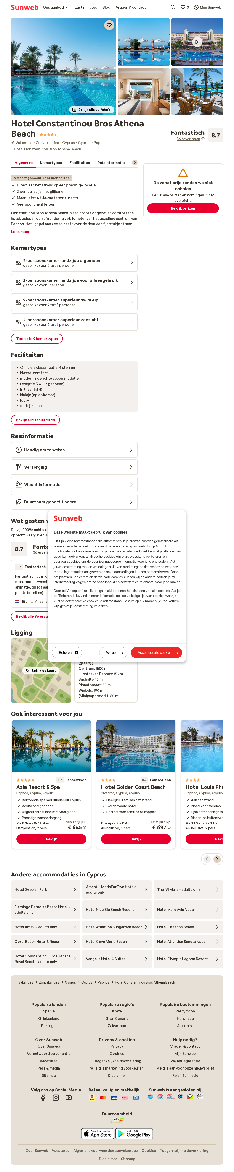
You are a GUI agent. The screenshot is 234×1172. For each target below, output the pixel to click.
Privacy (117, 1046)
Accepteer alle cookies (155, 652)
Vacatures (49, 1061)
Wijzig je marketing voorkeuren (117, 1068)
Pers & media (48, 1068)
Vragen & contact (185, 1046)
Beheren (65, 652)
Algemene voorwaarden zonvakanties (105, 1150)
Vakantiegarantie (185, 1061)
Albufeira (185, 1025)
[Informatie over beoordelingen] (203, 138)
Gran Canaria (117, 1018)
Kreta (117, 1011)
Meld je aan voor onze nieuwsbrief (185, 1068)
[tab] (23, 163)
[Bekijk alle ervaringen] (197, 135)
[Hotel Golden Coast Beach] (136, 784)
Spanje (49, 1011)
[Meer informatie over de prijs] (84, 827)
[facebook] (43, 1100)
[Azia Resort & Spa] (51, 784)
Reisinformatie (185, 1075)
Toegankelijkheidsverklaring (117, 1061)
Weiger (111, 652)
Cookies (117, 1053)
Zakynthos (117, 1025)
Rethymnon (185, 1011)
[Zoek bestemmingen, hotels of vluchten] (173, 7)
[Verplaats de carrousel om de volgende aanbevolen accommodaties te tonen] (217, 859)
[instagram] (56, 1100)
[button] (63, 66)
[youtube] (68, 1100)
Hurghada (185, 1018)
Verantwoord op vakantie (48, 1053)
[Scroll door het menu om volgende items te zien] (135, 162)
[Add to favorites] (109, 25)
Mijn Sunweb (185, 1053)
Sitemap (49, 1075)
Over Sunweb (48, 1046)
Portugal (48, 1025)
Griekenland (48, 1018)
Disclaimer (117, 1075)
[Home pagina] (24, 7)
